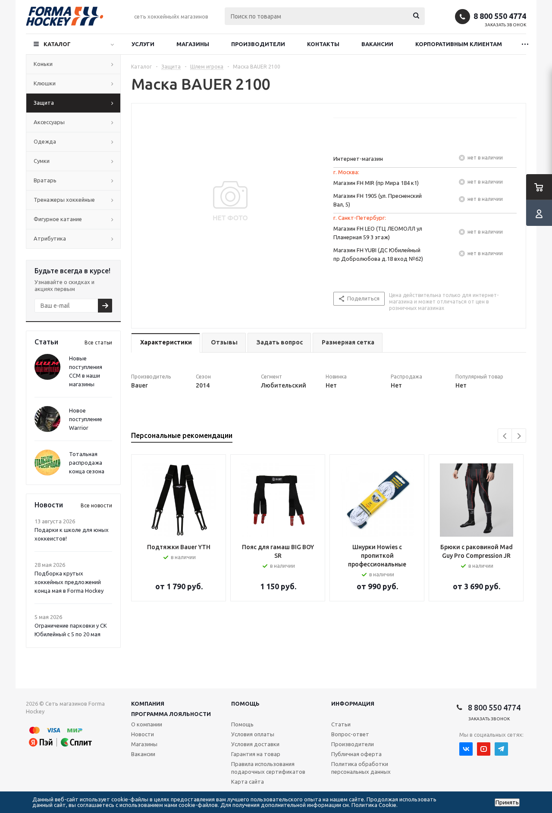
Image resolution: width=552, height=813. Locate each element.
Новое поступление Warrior (85, 419)
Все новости (96, 505)
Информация (352, 703)
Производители (258, 44)
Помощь (245, 703)
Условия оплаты (252, 734)
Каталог (57, 44)
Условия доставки (255, 744)
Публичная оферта (356, 754)
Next (519, 436)
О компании (146, 724)
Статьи (341, 724)
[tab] (165, 343)
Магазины (192, 44)
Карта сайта (247, 782)
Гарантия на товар (255, 754)
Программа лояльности (171, 714)
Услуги (143, 44)
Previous (505, 436)
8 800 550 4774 (500, 16)
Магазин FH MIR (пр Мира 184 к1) (376, 183)
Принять (507, 802)
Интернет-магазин (358, 159)
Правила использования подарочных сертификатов (268, 768)
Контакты (323, 44)
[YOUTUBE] (483, 749)
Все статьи (98, 342)
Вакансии (377, 44)
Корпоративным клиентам (458, 44)
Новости (142, 734)
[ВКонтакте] (466, 749)
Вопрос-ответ (350, 734)
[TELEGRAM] (501, 749)
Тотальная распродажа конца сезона (86, 462)
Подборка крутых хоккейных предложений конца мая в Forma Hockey (69, 582)
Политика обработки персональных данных (361, 768)
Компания (147, 703)
